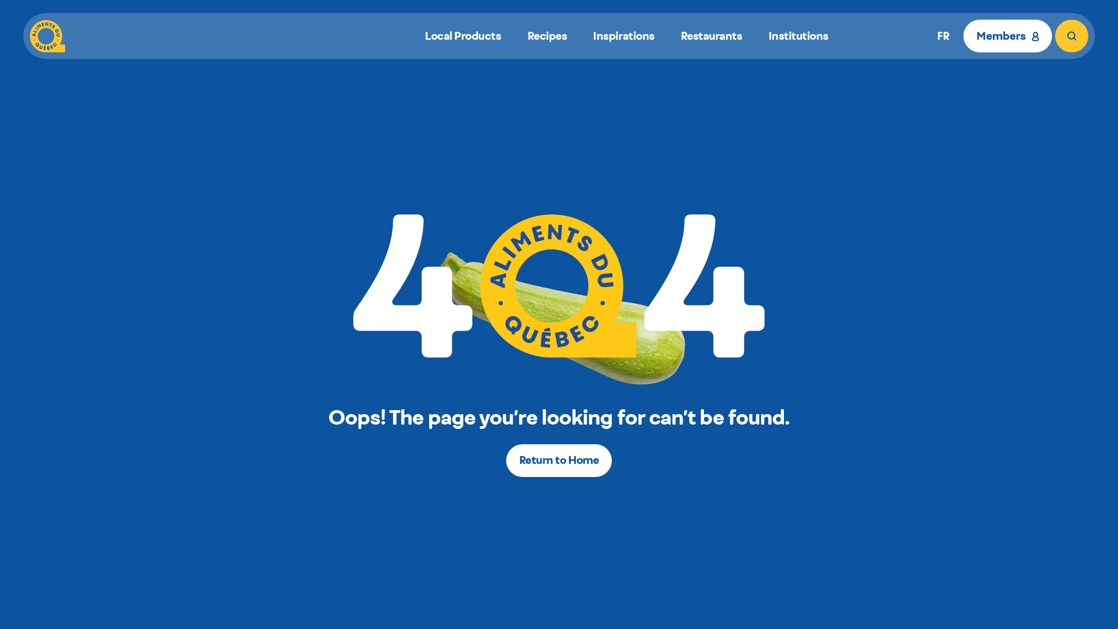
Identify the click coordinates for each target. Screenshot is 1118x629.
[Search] (1071, 36)
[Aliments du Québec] (47, 36)
